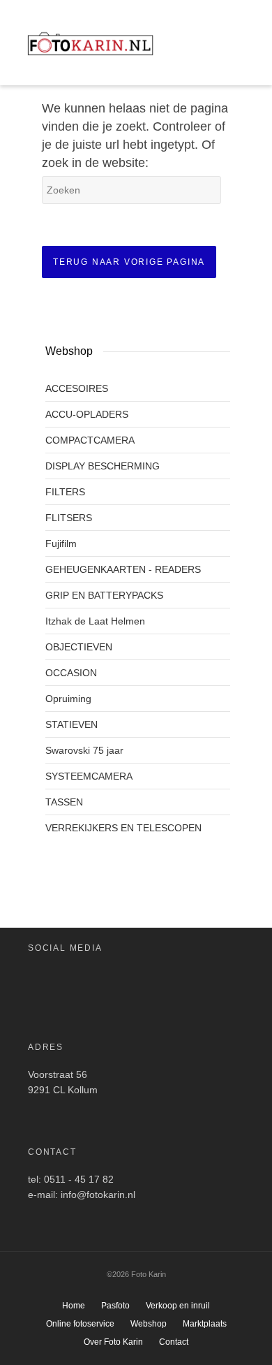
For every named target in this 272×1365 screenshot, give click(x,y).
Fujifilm (61, 543)
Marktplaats (205, 1324)
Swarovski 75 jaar (84, 750)
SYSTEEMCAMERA (89, 776)
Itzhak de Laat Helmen (95, 621)
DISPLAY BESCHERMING (102, 466)
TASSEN (64, 802)
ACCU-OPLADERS (86, 414)
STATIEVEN (71, 724)
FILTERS (65, 491)
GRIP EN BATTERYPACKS (104, 595)
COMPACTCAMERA (90, 440)
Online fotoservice (80, 1324)
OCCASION (71, 672)
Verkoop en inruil (178, 1306)
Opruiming (68, 698)
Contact (173, 1342)
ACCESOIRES (76, 388)
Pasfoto (115, 1306)
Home (73, 1306)
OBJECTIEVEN (78, 646)
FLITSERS (68, 517)
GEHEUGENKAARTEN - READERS (123, 569)
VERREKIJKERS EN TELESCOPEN (123, 827)
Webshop (148, 1324)
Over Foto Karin (113, 1342)
